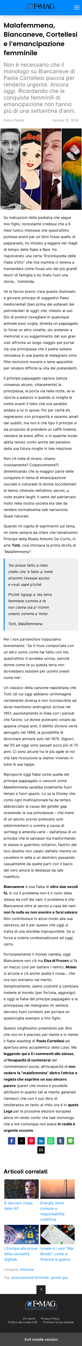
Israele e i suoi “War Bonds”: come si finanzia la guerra (57, 1254)
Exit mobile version (41, 1339)
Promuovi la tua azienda (58, 1322)
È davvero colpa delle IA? (18, 1206)
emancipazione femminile (30, 1277)
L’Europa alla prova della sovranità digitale (20, 1254)
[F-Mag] (41, 1305)
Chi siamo (29, 1318)
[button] (11, 1140)
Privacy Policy (50, 1318)
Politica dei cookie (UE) (23, 1322)
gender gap (59, 1277)
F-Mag (41, 8)
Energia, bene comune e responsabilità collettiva (52, 1211)
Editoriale (27, 1269)
